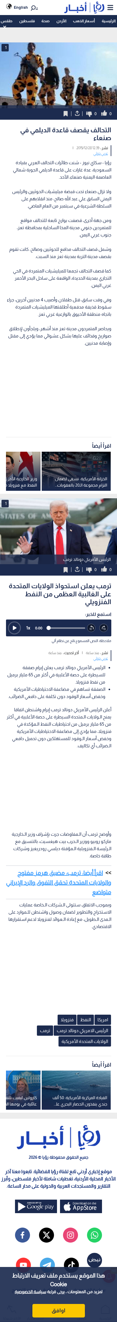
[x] (46, 1235)
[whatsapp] (94, 1235)
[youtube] (23, 1265)
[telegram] (47, 1265)
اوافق (58, 1311)
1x (28, 627)
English (21, 7)
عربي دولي (100, 153)
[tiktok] (71, 1265)
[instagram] (70, 1235)
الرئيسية (109, 21)
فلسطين (27, 21)
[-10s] (91, 628)
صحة (45, 21)
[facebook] (22, 1235)
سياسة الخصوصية (30, 1291)
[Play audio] (14, 628)
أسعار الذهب (84, 21)
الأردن (61, 21)
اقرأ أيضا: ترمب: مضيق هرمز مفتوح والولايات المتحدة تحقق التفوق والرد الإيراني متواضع (58, 882)
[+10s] (104, 628)
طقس (6, 21)
